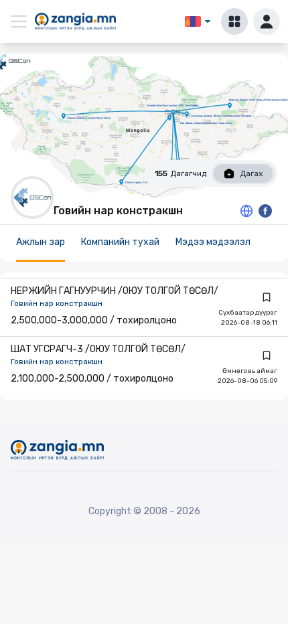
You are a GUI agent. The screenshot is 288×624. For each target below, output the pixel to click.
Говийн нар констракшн (56, 303)
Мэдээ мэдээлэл (212, 242)
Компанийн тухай (120, 242)
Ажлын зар (40, 242)
